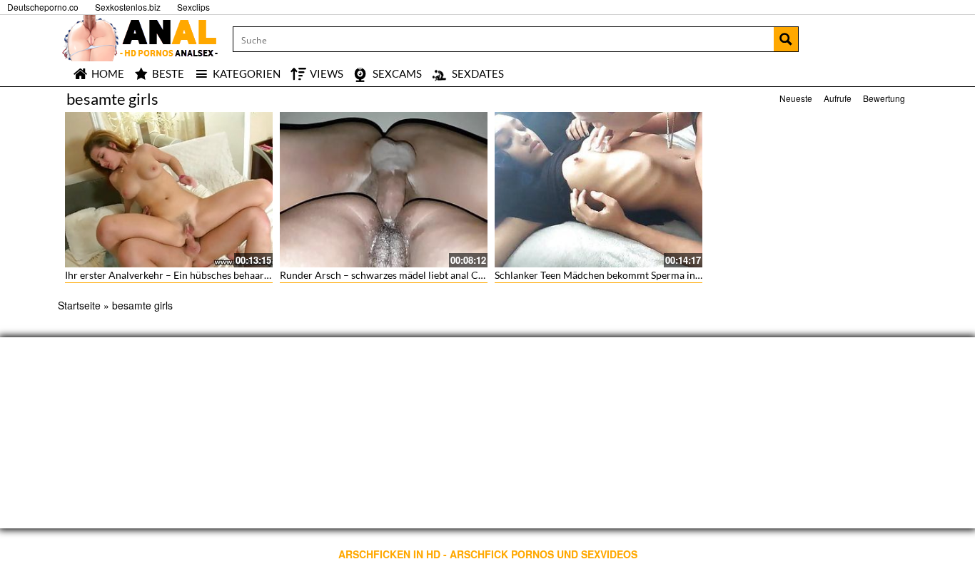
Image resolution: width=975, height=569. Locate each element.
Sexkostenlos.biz (128, 7)
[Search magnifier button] (786, 39)
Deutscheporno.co (43, 7)
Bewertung (884, 98)
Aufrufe (838, 98)
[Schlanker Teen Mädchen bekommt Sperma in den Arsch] (598, 189)
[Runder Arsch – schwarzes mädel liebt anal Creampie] (383, 189)
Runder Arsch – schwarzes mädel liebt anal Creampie (397, 275)
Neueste (795, 98)
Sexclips (193, 7)
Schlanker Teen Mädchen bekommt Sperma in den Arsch (618, 275)
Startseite (79, 305)
